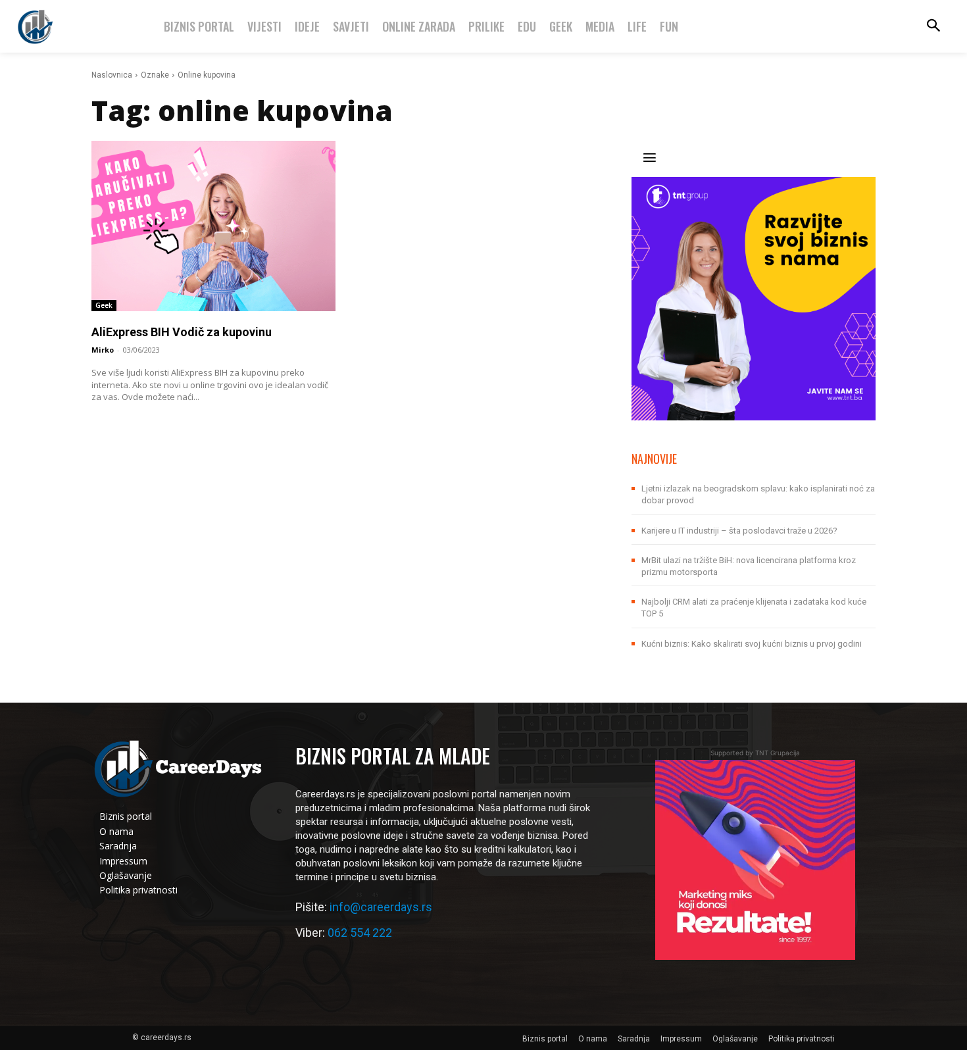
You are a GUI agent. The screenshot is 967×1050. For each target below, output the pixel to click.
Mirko (102, 350)
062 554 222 (360, 932)
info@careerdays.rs (381, 907)
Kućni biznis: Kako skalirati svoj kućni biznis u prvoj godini (751, 644)
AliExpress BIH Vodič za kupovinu (181, 332)
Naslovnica (111, 75)
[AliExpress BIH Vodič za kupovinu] (213, 226)
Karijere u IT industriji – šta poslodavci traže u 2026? (739, 531)
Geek (103, 305)
